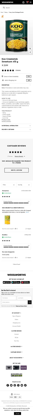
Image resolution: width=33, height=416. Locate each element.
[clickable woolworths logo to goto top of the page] (16, 275)
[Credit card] (16, 368)
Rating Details (19, 156)
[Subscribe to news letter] (30, 302)
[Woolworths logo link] (7, 2)
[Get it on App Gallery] (25, 282)
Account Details (16, 326)
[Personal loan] (23, 368)
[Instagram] (18, 385)
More (27, 212)
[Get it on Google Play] (16, 282)
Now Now (16, 341)
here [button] (27, 410)
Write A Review (16, 170)
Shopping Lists (16, 322)
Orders (16, 319)
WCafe (16, 337)
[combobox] (18, 8)
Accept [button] (17, 413)
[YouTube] (22, 385)
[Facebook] (8, 385)
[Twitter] (11, 385)
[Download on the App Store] (7, 282)
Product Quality (8, 201)
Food (2, 12)
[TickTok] (25, 385)
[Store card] (9, 368)
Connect (16, 334)
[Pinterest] (15, 385)
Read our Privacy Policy (21, 306)
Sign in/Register (16, 316)
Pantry (6, 12)
